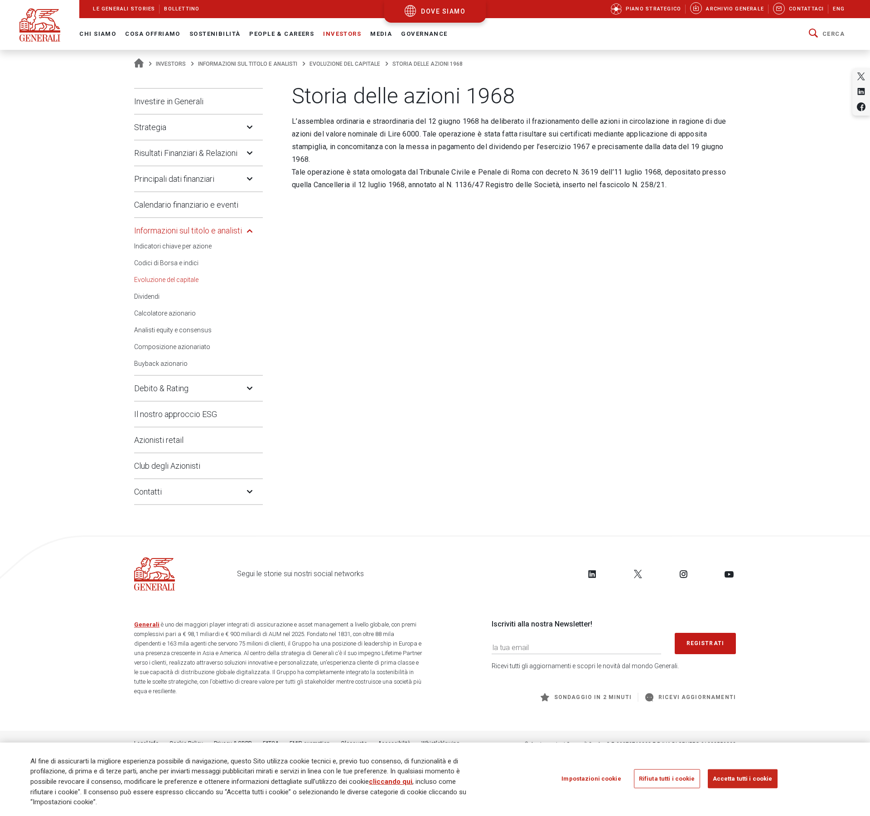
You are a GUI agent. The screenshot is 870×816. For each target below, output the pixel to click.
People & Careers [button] (281, 33)
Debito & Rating (161, 388)
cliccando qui (390, 781)
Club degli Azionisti (167, 466)
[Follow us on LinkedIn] (592, 574)
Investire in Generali (168, 101)
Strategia (150, 127)
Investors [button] (342, 33)
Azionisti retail (159, 440)
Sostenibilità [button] (215, 33)
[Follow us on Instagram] (683, 574)
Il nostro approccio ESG (175, 414)
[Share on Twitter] (861, 76)
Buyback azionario (161, 363)
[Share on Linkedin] (861, 91)
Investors (171, 64)
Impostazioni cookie (591, 778)
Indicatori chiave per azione (173, 246)
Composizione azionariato (172, 346)
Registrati (705, 643)
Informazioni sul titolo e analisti (247, 64)
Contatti (148, 491)
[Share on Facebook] (861, 106)
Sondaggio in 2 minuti (593, 697)
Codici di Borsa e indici (166, 263)
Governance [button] (424, 33)
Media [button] (381, 33)
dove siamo (443, 11)
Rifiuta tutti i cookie (667, 778)
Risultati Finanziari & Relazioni (185, 153)
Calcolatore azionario (165, 313)
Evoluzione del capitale (344, 64)
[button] (827, 34)
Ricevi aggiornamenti (697, 697)
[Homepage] (139, 64)
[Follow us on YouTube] (729, 574)
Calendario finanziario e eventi (186, 204)
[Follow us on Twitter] (638, 574)
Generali (147, 624)
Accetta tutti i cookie (743, 778)
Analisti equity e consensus (173, 330)
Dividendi (147, 296)
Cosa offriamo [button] (152, 33)
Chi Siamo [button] (97, 33)
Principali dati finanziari (174, 179)
